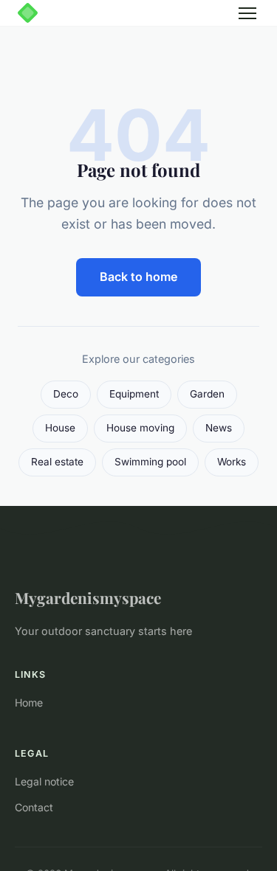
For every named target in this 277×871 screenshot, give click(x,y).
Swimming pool (150, 462)
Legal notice (44, 781)
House (60, 428)
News (218, 428)
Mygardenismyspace (88, 597)
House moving (140, 428)
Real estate (57, 462)
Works (231, 462)
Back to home (138, 276)
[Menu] (247, 13)
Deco (65, 394)
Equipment (134, 394)
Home (29, 702)
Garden (207, 394)
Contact (34, 807)
